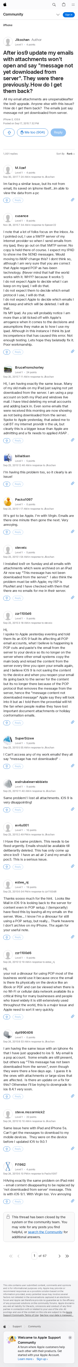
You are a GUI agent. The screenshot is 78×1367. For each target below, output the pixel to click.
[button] (54, 5)
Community (13, 14)
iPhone (7, 25)
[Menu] (73, 5)
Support (17, 1326)
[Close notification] (69, 1337)
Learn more (25, 1359)
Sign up (41, 1359)
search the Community (45, 1232)
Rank (70, 153)
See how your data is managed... (56, 1315)
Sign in (68, 14)
